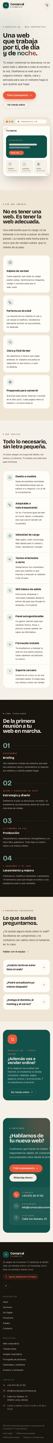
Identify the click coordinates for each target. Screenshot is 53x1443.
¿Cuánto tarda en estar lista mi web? (26, 967)
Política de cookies (11, 1437)
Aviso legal (8, 1433)
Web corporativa (11, 1343)
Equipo (6, 1323)
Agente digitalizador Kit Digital (22, 1277)
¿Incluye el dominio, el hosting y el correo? (26, 1002)
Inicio (5, 1302)
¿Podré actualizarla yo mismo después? (26, 984)
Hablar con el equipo (14, 951)
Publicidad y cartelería (14, 1364)
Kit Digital (8, 1312)
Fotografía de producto (14, 1359)
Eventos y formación (13, 1370)
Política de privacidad (25, 1433)
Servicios (7, 1307)
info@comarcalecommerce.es (21, 1390)
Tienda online (9, 1348)
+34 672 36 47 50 (16, 1385)
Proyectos (8, 1317)
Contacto (7, 1328)
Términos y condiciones (33, 1437)
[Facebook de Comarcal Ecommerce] (6, 1286)
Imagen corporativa (12, 1354)
